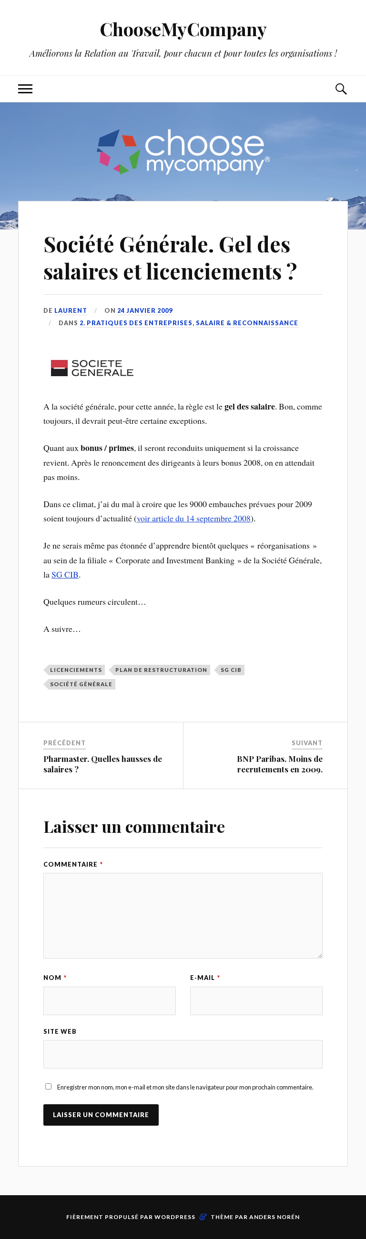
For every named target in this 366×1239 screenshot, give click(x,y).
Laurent (70, 310)
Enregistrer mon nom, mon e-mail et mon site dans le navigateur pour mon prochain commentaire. (185, 1087)
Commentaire (73, 864)
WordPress (174, 1216)
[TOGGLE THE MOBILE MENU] (25, 89)
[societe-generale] (91, 379)
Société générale (81, 684)
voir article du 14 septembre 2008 (194, 518)
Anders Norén (274, 1216)
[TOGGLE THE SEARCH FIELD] (341, 89)
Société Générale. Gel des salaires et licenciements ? (170, 257)
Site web (60, 1031)
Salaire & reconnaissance (247, 323)
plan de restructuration (161, 670)
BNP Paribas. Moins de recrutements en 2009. (280, 763)
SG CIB (65, 574)
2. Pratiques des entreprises (136, 323)
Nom (55, 977)
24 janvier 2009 (145, 310)
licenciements (76, 670)
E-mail (205, 977)
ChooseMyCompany (183, 29)
